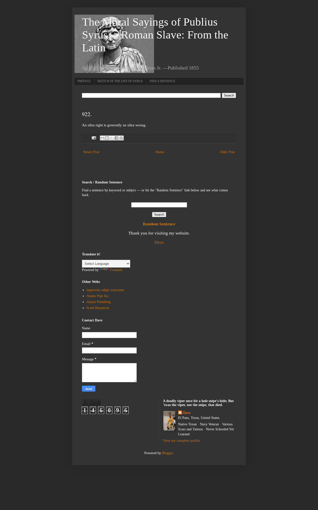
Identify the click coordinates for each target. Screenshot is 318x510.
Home (160, 152)
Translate (116, 270)
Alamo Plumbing (98, 302)
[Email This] (102, 138)
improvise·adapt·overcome (105, 290)
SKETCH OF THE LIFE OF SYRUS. (120, 81)
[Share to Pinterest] (121, 138)
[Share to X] (111, 138)
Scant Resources (97, 308)
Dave (159, 242)
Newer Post (91, 152)
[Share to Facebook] (116, 138)
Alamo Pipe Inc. (98, 296)
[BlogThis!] (107, 138)
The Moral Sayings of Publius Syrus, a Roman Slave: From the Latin (155, 35)
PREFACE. (84, 81)
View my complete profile (181, 440)
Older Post (227, 152)
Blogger (167, 453)
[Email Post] (93, 137)
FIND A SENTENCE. (163, 81)
